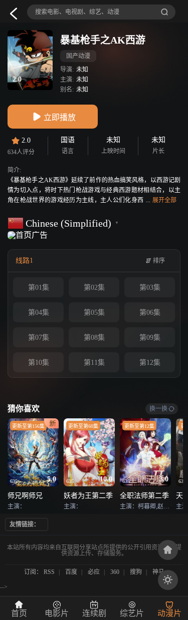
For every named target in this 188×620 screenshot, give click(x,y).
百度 (71, 571)
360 (114, 571)
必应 (94, 571)
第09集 (149, 337)
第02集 (94, 287)
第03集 (149, 287)
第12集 (149, 362)
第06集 (149, 312)
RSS (49, 571)
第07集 (38, 337)
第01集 (38, 287)
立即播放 (60, 117)
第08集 (94, 337)
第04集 (38, 312)
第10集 (38, 362)
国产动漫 (78, 56)
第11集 (94, 362)
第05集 (94, 312)
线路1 (24, 260)
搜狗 (136, 571)
